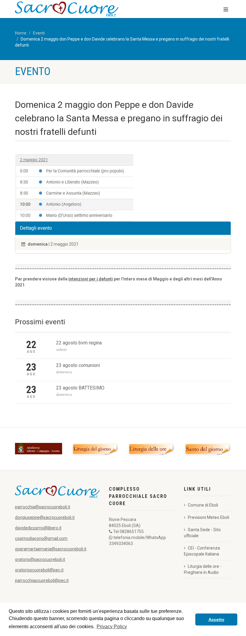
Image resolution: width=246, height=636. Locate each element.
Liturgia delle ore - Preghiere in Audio (202, 569)
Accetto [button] (216, 619)
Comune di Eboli (203, 505)
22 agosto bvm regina (79, 343)
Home (20, 33)
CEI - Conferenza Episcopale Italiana (202, 551)
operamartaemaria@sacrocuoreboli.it (50, 549)
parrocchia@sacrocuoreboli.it (42, 506)
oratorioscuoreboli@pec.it (39, 570)
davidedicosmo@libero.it (38, 527)
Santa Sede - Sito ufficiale (202, 532)
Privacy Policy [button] (112, 626)
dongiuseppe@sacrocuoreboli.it (45, 517)
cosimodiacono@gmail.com (41, 538)
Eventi (39, 33)
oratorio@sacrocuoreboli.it (40, 559)
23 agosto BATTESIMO (80, 388)
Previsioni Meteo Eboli (208, 517)
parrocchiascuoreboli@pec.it (42, 580)
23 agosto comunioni (78, 365)
